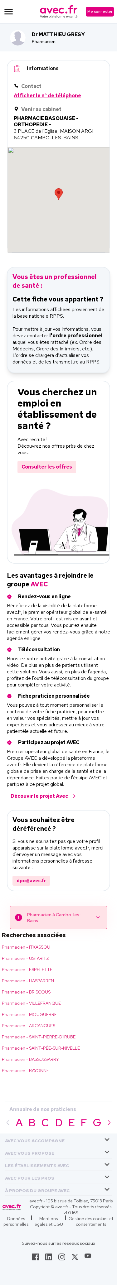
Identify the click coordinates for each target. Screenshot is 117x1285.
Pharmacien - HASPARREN (28, 981)
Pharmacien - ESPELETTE (27, 969)
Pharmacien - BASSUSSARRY (30, 1059)
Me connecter (99, 11)
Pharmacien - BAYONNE (25, 1070)
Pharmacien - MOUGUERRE (29, 1014)
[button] (35, 1139)
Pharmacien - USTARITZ (25, 958)
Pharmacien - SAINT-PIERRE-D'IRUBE (39, 1037)
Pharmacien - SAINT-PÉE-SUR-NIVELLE (41, 1048)
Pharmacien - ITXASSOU (26, 947)
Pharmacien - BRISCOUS (26, 992)
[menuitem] (58, 1139)
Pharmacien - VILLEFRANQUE (31, 1003)
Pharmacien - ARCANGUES (28, 1025)
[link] (35, 1259)
